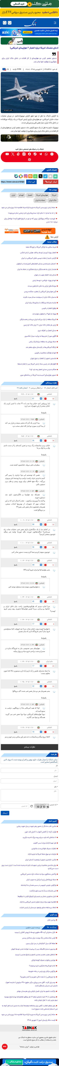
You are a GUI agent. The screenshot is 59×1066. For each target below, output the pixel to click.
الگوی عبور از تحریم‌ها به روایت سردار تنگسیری (40, 336)
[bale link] (35, 154)
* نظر (56, 787)
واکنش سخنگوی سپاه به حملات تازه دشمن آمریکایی (38, 874)
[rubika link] (52, 154)
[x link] (13, 154)
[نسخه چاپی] (55, 176)
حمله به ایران (40, 200)
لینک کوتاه (52, 182)
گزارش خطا (54, 237)
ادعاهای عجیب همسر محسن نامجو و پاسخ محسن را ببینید (35, 955)
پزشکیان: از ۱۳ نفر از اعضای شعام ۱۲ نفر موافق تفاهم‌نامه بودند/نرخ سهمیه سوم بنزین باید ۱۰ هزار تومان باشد (31, 999)
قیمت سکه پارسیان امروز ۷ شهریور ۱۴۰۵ (41, 1020)
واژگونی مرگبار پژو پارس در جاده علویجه (41, 971)
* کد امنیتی (54, 805)
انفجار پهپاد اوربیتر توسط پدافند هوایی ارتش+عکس (38, 253)
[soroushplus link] (29, 154)
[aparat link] (29, 159)
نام (57, 766)
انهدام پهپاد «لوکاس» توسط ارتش (44, 280)
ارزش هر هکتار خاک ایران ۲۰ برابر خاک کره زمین (40, 325)
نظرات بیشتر (29, 747)
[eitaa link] (18, 154)
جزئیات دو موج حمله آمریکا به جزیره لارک (42, 854)
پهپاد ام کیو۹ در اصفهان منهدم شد (44, 314)
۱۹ (8, 69)
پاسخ (15, 398)
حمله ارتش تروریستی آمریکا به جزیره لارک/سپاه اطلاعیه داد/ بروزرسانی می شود (28, 207)
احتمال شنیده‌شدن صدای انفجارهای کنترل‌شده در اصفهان (36, 264)
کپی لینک (31, 181)
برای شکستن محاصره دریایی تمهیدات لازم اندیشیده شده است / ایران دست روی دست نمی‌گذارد (30, 867)
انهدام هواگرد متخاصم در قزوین (45, 353)
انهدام (21, 195)
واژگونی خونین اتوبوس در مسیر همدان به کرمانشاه (38, 885)
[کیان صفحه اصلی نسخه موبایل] (29, 1062)
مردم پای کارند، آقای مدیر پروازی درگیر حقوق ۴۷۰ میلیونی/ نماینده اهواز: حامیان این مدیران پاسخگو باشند (31, 984)
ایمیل (56, 776)
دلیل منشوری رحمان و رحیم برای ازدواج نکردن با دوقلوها (37, 896)
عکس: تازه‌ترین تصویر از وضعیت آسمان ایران (40, 860)
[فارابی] (29, 41)
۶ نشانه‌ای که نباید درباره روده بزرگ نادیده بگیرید (39, 837)
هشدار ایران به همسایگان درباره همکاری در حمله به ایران (36, 269)
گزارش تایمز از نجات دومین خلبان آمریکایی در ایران (38, 258)
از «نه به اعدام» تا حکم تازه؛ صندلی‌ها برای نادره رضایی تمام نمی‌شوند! (31, 213)
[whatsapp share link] (35, 176)
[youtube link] (7, 154)
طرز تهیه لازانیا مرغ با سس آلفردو (45, 843)
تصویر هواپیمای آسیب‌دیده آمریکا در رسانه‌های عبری (38, 375)
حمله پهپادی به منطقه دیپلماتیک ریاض (42, 342)
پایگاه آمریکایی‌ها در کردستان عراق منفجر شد (41, 347)
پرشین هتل (51, 920)
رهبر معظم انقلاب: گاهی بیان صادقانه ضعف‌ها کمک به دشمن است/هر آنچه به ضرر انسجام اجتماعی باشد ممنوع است (30, 1007)
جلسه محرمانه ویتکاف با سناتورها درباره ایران (40, 303)
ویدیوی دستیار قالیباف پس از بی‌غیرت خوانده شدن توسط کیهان (33, 949)
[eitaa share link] (30, 176)
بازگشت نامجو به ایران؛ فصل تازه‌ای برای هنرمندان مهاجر (36, 991)
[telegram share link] (45, 176)
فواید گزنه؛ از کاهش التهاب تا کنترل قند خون (40, 832)
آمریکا (54, 195)
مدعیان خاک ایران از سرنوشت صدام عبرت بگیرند (39, 297)
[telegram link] (41, 154)
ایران (13, 195)
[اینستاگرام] (25, 176)
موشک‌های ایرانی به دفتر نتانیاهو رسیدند (42, 286)
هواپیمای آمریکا (42, 195)
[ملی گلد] (29, 4)
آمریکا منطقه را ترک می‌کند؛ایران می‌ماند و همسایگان (38, 319)
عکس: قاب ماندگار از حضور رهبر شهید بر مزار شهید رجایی (36, 826)
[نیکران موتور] (29, 138)
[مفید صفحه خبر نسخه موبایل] (29, 12)
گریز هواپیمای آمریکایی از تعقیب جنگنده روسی (40, 291)
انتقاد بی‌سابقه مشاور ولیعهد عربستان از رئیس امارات (38, 907)
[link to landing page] (30, 23)
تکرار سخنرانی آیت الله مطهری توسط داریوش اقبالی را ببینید (35, 932)
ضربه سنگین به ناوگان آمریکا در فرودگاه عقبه (41, 247)
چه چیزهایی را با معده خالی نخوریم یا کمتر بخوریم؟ (37, 977)
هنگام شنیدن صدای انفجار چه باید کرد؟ (42, 369)
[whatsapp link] (46, 154)
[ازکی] (29, 32)
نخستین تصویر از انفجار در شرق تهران (43, 358)
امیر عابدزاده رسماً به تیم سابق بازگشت (43, 891)
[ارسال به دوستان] (50, 176)
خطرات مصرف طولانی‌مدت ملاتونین (44, 848)
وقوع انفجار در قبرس (49, 308)
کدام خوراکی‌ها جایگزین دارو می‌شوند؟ (42, 966)
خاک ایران (52, 200)
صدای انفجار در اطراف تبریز (47, 330)
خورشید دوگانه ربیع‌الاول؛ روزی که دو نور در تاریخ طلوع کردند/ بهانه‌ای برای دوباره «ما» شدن (31, 220)
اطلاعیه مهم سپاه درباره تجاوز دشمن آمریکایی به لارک (38, 902)
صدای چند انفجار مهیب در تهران (45, 275)
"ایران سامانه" (24, 1047)
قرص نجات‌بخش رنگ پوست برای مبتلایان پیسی (38, 938)
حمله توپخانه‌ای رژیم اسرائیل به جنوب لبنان (41, 880)
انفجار (30, 195)
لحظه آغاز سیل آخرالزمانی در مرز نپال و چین (40, 943)
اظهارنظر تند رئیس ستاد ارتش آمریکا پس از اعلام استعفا (37, 364)
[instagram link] (24, 154)
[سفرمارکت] (29, 231)
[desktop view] (9, 23)
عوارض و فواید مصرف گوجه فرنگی (43, 960)
